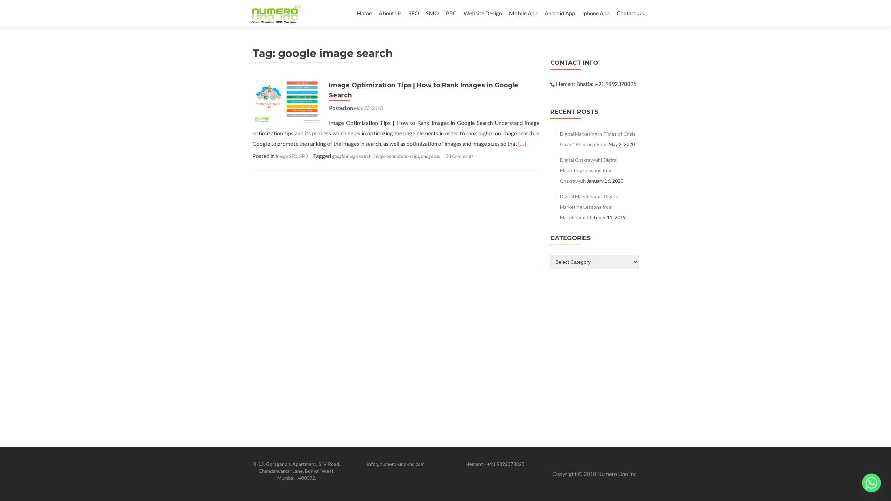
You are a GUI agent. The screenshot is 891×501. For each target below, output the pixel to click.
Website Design (483, 13)
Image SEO (286, 156)
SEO (414, 13)
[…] (522, 143)
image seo (430, 156)
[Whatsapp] (871, 483)
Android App (560, 13)
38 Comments (459, 156)
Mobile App (523, 13)
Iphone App (596, 13)
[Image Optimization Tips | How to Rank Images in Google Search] (287, 101)
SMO (432, 13)
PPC (451, 13)
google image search (351, 156)
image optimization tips (396, 156)
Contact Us (630, 13)
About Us (390, 13)
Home (364, 13)
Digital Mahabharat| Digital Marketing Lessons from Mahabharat (589, 206)
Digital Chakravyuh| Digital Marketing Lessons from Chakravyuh (588, 170)
